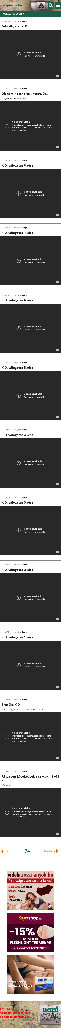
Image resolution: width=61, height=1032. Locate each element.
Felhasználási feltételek (15, 1016)
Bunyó (24, 21)
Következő (49, 850)
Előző (7, 850)
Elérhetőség (7, 1008)
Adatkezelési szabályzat (15, 1012)
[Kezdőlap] (14, 5)
